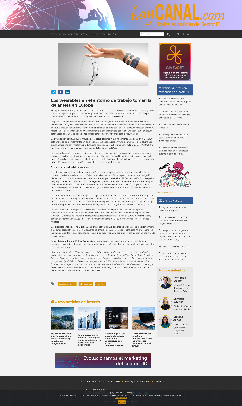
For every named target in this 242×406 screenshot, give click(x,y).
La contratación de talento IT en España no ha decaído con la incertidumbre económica (89, 340)
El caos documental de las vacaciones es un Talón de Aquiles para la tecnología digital (175, 101)
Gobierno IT (79, 34)
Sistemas (56, 34)
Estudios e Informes (67, 284)
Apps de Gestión (93, 34)
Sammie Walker (178, 300)
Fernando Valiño (179, 279)
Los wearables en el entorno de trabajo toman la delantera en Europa (101, 103)
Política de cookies (111, 381)
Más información (121, 398)
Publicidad (145, 381)
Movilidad (100, 284)
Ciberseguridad (86, 284)
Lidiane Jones (178, 318)
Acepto (122, 402)
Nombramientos (172, 270)
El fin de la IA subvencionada (175, 246)
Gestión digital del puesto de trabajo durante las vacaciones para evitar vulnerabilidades (115, 339)
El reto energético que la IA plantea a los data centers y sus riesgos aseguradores (61, 339)
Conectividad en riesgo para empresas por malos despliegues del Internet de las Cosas (174, 115)
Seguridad (106, 34)
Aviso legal (130, 381)
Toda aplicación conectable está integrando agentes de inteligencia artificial (173, 138)
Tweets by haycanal (166, 192)
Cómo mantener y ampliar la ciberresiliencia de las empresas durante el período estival (142, 340)
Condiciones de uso (88, 381)
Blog (115, 34)
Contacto (159, 381)
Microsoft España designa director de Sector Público (181, 288)
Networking (67, 34)
